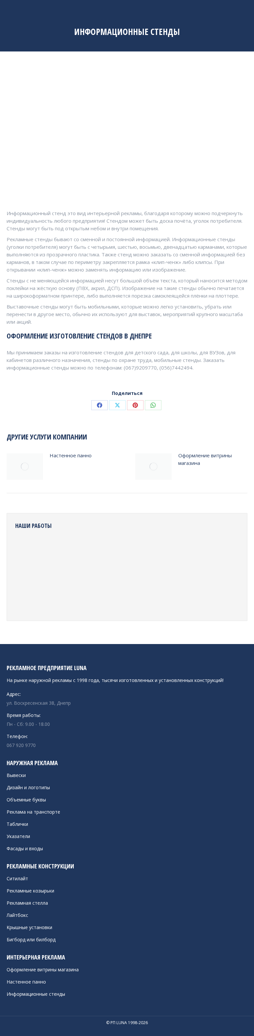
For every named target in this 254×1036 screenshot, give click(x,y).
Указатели (18, 836)
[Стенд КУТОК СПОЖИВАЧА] (28, 599)
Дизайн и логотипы (28, 787)
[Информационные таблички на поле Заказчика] (28, 549)
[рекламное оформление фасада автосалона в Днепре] (130, 574)
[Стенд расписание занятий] (79, 549)
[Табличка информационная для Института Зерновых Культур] (206, 599)
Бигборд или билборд (31, 939)
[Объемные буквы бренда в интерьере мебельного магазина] (155, 574)
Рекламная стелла (27, 903)
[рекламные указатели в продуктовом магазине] (155, 549)
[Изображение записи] (25, 466)
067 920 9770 (21, 745)
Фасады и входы (25, 848)
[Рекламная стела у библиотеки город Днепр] (180, 574)
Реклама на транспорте (33, 812)
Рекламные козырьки (30, 891)
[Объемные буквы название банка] (104, 574)
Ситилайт (17, 878)
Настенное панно (71, 455)
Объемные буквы (26, 799)
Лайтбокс (17, 915)
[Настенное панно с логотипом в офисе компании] (53, 574)
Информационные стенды (36, 994)
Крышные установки (29, 927)
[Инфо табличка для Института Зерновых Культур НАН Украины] (130, 599)
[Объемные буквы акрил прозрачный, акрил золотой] (104, 599)
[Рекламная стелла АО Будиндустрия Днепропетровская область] (53, 549)
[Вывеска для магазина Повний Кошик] (206, 574)
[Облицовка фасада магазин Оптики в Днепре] (180, 599)
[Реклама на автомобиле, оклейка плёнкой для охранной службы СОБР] (180, 549)
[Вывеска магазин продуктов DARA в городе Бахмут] (155, 599)
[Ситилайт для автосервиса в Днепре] (79, 574)
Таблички (17, 824)
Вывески (16, 775)
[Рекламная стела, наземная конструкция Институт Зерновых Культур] (79, 599)
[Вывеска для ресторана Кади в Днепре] (206, 549)
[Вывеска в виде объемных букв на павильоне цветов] (28, 574)
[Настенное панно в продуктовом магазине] (130, 549)
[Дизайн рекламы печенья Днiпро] (53, 599)
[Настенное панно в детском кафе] (104, 549)
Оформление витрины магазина (205, 459)
